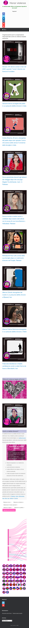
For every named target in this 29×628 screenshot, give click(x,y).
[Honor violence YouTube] (3, 26)
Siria (6, 498)
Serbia (11, 498)
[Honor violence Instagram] (3, 21)
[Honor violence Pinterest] (3, 23)
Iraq (3, 498)
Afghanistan (21, 496)
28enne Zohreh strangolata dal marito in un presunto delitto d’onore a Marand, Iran (14, 294)
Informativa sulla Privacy (7, 613)
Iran (8, 498)
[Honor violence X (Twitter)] (3, 16)
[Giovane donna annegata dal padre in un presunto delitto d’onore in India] (14, 100)
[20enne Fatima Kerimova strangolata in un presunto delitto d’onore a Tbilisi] (14, 326)
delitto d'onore (22, 438)
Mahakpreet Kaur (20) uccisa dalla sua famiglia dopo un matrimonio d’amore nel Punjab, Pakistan (13, 257)
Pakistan (13, 496)
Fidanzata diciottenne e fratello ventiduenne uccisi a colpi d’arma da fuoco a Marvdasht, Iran (14, 366)
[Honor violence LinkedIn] (3, 18)
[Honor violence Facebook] (3, 13)
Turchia (16, 498)
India (17, 496)
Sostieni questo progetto (17, 613)
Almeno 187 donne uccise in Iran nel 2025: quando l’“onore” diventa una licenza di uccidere (14, 69)
